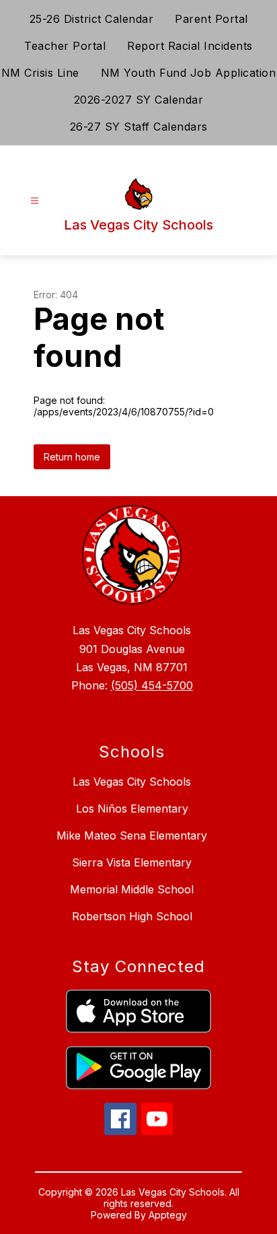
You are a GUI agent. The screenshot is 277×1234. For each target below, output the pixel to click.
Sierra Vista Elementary (132, 862)
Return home (72, 456)
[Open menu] (34, 201)
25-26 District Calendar (92, 19)
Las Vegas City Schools (132, 781)
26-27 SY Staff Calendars (139, 126)
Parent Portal (211, 19)
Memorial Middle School (132, 889)
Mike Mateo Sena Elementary (131, 835)
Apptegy (168, 1215)
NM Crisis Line (40, 72)
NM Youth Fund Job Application (188, 72)
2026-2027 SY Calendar (139, 99)
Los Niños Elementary (132, 808)
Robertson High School (132, 916)
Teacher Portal (65, 46)
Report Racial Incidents (190, 46)
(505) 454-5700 (152, 685)
